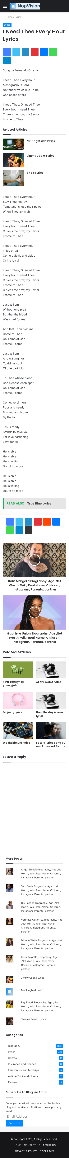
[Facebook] (10, 522)
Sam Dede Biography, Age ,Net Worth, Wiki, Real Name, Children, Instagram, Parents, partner (41, 890)
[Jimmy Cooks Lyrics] (13, 160)
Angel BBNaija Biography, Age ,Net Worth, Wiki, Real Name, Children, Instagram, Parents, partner (41, 873)
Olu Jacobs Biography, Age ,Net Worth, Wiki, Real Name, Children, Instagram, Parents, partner (41, 906)
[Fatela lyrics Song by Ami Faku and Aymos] (51, 730)
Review (12, 1082)
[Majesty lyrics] (18, 700)
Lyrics (18, 16)
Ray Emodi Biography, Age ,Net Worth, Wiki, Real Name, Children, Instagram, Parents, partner (41, 1006)
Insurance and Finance (22, 1064)
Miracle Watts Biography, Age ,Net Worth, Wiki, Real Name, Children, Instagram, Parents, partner (41, 944)
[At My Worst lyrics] (51, 669)
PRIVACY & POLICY (26, 1151)
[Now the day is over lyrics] (51, 700)
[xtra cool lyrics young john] (18, 669)
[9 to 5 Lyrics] (13, 178)
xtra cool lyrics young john (13, 683)
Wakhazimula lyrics (16, 743)
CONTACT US (32, 1145)
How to (12, 1057)
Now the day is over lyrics (49, 714)
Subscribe (15, 1123)
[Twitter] (19, 522)
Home (9, 16)
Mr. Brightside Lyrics (41, 141)
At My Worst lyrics (48, 682)
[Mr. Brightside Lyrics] (13, 144)
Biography (14, 1045)
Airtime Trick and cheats (23, 1076)
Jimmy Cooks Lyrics (40, 156)
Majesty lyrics (12, 712)
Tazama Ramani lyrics (33, 1019)
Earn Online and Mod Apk (23, 1070)
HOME (17, 1145)
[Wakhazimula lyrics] (18, 730)
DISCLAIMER (47, 1151)
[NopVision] (25, 6)
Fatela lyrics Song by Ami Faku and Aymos (50, 744)
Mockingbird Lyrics (32, 990)
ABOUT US (49, 1145)
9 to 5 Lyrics (35, 173)
